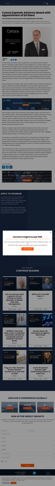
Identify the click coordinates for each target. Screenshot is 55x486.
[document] (27, 243)
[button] (50, 232)
